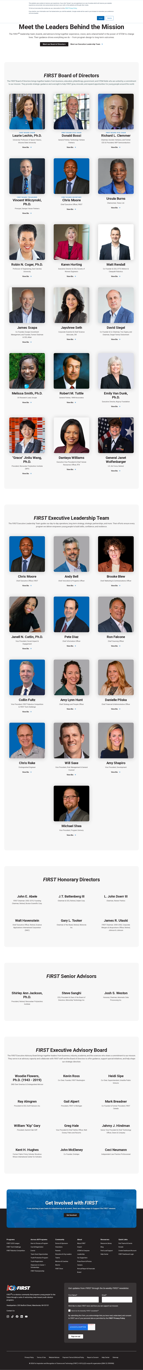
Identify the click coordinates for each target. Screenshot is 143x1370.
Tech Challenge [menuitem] (14, 1247)
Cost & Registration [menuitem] (37, 1247)
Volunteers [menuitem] (58, 1247)
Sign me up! (75, 1336)
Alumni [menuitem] (57, 1265)
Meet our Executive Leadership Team (85, 44)
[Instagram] (8, 1317)
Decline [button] (109, 18)
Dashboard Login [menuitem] (126, 1254)
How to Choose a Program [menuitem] (39, 1243)
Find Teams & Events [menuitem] (125, 1243)
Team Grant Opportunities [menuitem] (39, 1254)
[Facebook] (17, 1317)
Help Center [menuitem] (104, 1254)
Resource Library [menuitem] (106, 1243)
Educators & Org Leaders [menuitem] (63, 1254)
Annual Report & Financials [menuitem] (86, 1268)
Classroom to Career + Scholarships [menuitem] (38, 1266)
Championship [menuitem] (37, 1271)
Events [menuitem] (33, 1250)
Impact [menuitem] (79, 1247)
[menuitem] (86, 1250)
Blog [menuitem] (102, 1247)
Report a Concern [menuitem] (93, 1357)
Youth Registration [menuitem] (37, 1261)
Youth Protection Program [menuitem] (39, 1258)
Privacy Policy (71, 8)
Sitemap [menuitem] (115, 1357)
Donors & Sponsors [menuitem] (61, 1243)
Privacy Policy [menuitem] (29, 1357)
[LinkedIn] (21, 1317)
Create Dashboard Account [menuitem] (127, 1250)
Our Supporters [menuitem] (82, 1258)
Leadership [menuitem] (81, 1254)
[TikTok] (12, 1317)
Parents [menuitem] (58, 1250)
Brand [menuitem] (79, 1272)
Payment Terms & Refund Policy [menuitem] (73, 1357)
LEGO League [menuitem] (13, 1243)
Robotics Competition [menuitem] (16, 1250)
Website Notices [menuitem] (54, 1357)
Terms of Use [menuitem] (41, 1357)
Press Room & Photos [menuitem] (84, 1261)
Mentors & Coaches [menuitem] (61, 1261)
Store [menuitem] (59, 1268)
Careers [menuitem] (79, 1265)
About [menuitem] (81, 1243)
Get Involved (72, 1215)
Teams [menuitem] (57, 1258)
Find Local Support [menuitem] (107, 1250)
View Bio (25, 147)
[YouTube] (26, 1317)
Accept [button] (101, 18)
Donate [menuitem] (121, 1247)
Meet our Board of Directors (54, 44)
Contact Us (11, 1311)
